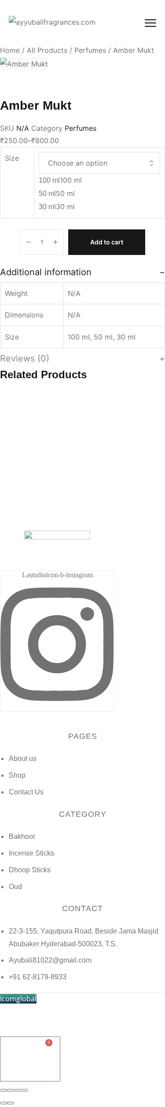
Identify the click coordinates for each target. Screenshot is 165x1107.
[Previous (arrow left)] (3, 1103)
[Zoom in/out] (24, 1090)
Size (12, 158)
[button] (18, 999)
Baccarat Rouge (45, 496)
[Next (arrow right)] (10, 1103)
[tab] (82, 272)
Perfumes (90, 50)
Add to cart (106, 242)
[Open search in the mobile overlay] (82, 1009)
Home (10, 50)
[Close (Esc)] (3, 1090)
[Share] (10, 1090)
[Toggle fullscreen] (17, 1090)
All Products (47, 50)
